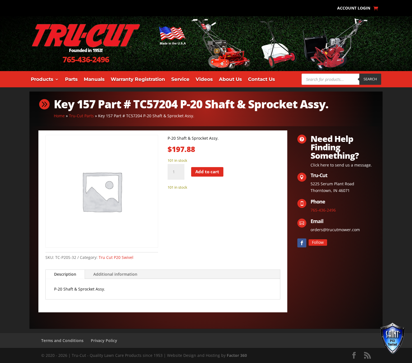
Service (180, 79)
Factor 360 (237, 355)
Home (59, 115)
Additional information (115, 274)
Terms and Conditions (62, 340)
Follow (318, 242)
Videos (204, 79)
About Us (230, 79)
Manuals (94, 79)
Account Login (353, 8)
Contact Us (261, 79)
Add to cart (207, 171)
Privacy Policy (104, 340)
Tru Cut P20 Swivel (116, 257)
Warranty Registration (138, 79)
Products (42, 79)
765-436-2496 (86, 59)
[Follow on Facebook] (301, 242)
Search (370, 78)
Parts (71, 79)
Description (65, 274)
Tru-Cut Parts (81, 115)
